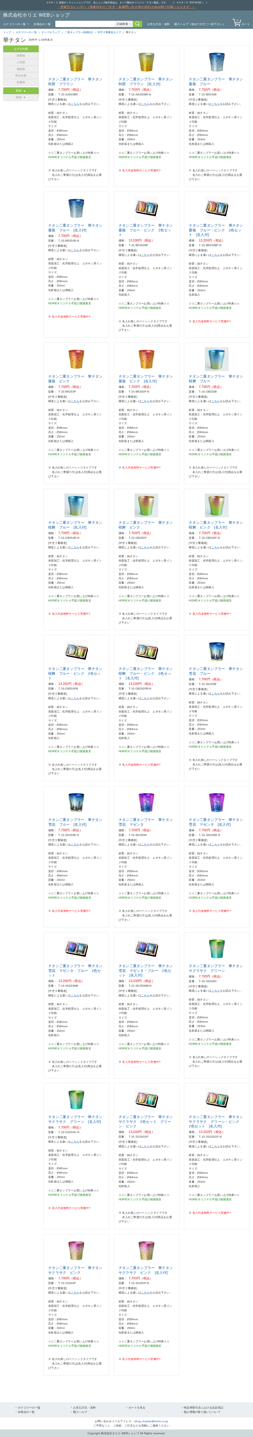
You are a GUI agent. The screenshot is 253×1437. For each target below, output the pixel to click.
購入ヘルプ (80, 1411)
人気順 (21, 62)
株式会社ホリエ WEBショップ (36, 15)
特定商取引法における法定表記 (203, 1407)
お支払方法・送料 (158, 24)
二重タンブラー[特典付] (79, 32)
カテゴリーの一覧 (14, 24)
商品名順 (20, 75)
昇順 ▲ (21, 90)
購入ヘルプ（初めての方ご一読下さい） (199, 24)
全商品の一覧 (42, 24)
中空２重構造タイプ (109, 32)
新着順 (21, 55)
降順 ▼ (21, 97)
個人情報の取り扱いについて (202, 1411)
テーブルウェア (51, 32)
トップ (7, 32)
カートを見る (136, 1407)
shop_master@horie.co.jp (151, 1421)
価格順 (21, 69)
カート (243, 22)
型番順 (21, 82)
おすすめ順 (21, 48)
